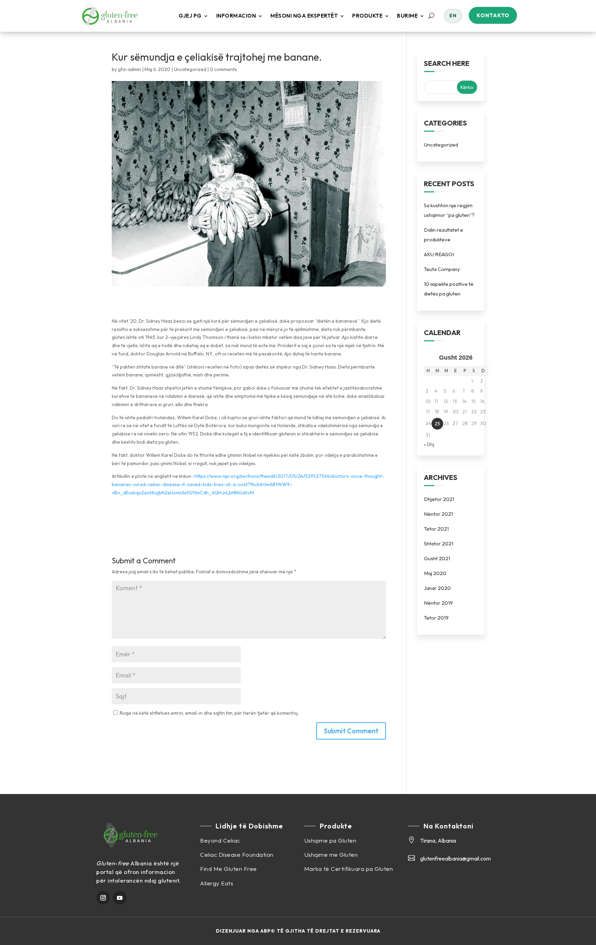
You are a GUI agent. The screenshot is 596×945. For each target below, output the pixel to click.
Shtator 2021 (438, 543)
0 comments (223, 69)
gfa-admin (129, 69)
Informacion (236, 15)
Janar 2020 (437, 588)
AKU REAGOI (439, 254)
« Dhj (429, 444)
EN (453, 15)
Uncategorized (190, 69)
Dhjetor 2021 (439, 499)
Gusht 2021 (437, 558)
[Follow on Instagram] (103, 898)
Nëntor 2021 (438, 514)
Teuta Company (442, 269)
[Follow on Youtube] (120, 898)
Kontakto (493, 15)
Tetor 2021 (436, 528)
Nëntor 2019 (438, 603)
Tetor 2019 (436, 617)
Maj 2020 (435, 573)
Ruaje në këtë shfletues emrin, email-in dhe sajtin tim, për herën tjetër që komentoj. (209, 713)
